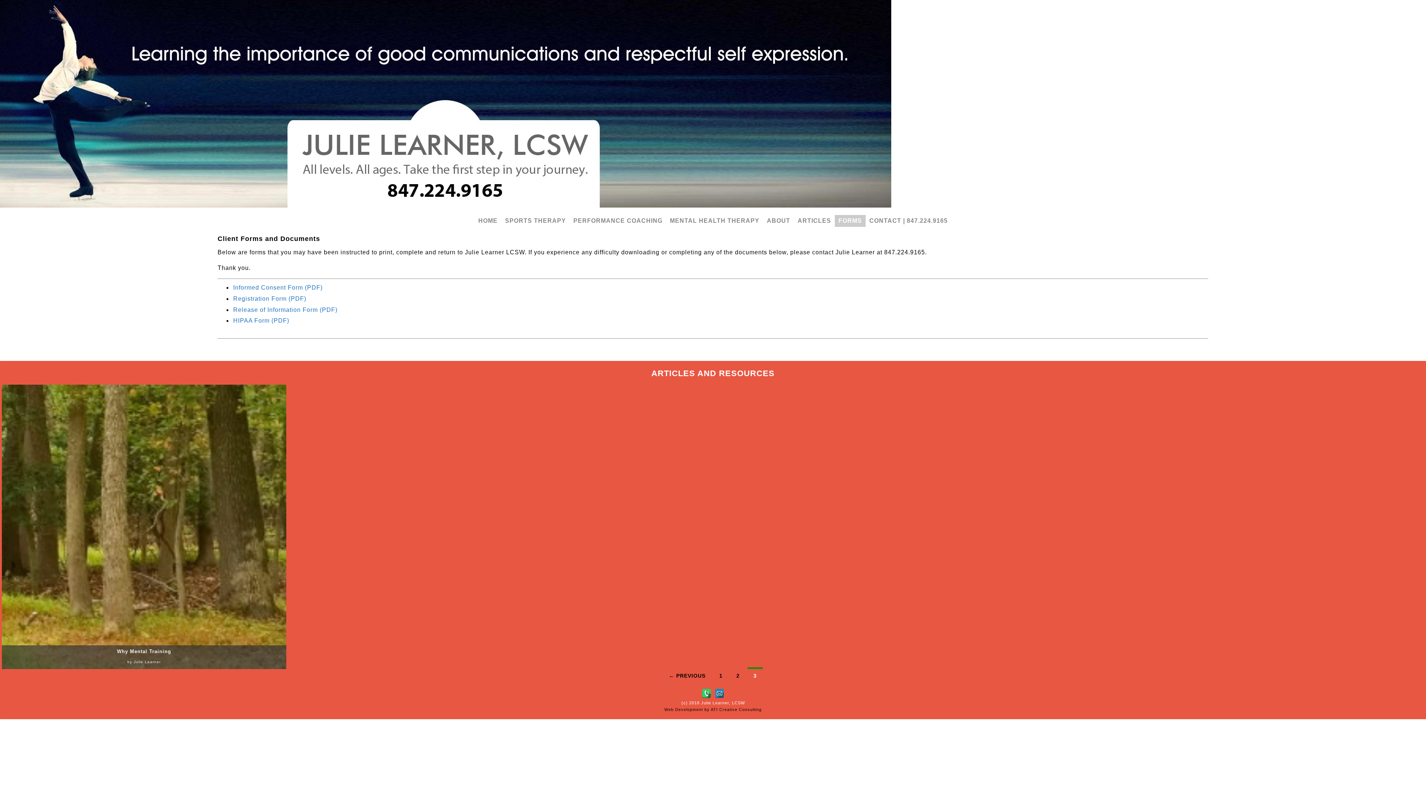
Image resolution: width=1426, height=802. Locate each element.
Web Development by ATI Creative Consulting (713, 709)
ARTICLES (814, 221)
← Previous (687, 676)
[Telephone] (706, 693)
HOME (488, 221)
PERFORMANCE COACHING (617, 221)
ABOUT (778, 221)
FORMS (850, 221)
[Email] (719, 693)
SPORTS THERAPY (535, 221)
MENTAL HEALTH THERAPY (714, 221)
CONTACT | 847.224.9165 (908, 221)
